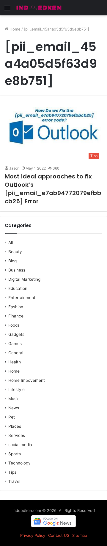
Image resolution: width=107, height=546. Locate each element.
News (13, 407)
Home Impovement (26, 380)
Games (15, 343)
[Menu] (7, 10)
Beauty (15, 251)
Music (14, 398)
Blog (12, 260)
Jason (14, 168)
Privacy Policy (32, 535)
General (15, 352)
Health (14, 362)
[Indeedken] (38, 7)
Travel (14, 481)
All (10, 242)
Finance (15, 316)
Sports (14, 453)
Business (16, 270)
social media (20, 444)
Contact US (58, 535)
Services (16, 435)
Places (14, 426)
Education (17, 288)
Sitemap (79, 535)
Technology (19, 463)
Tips (12, 472)
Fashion (15, 306)
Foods (14, 325)
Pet (11, 417)
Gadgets (16, 334)
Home (14, 29)
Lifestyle (16, 389)
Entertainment (21, 297)
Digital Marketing (24, 279)
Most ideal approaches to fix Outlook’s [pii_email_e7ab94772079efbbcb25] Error (53, 188)
